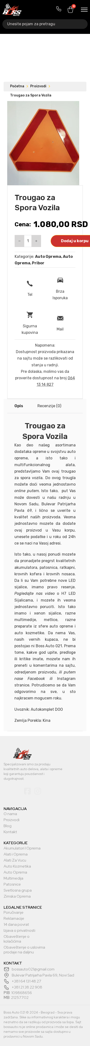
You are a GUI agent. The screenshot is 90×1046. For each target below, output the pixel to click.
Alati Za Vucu (15, 860)
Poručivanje (14, 912)
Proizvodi (38, 86)
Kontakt (10, 832)
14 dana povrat (16, 924)
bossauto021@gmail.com (33, 969)
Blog (8, 826)
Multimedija (13, 878)
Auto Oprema (48, 256)
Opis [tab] (18, 406)
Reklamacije (14, 918)
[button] (73, 107)
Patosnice (12, 884)
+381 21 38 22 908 (27, 987)
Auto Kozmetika (17, 866)
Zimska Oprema (17, 896)
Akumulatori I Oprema (22, 848)
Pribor (38, 263)
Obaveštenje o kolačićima (17, 939)
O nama (10, 813)
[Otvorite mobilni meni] (84, 10)
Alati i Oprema (16, 854)
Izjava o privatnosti (19, 930)
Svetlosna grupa (18, 890)
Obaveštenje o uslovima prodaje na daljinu (24, 950)
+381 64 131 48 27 (26, 981)
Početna (17, 86)
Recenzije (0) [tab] (49, 406)
